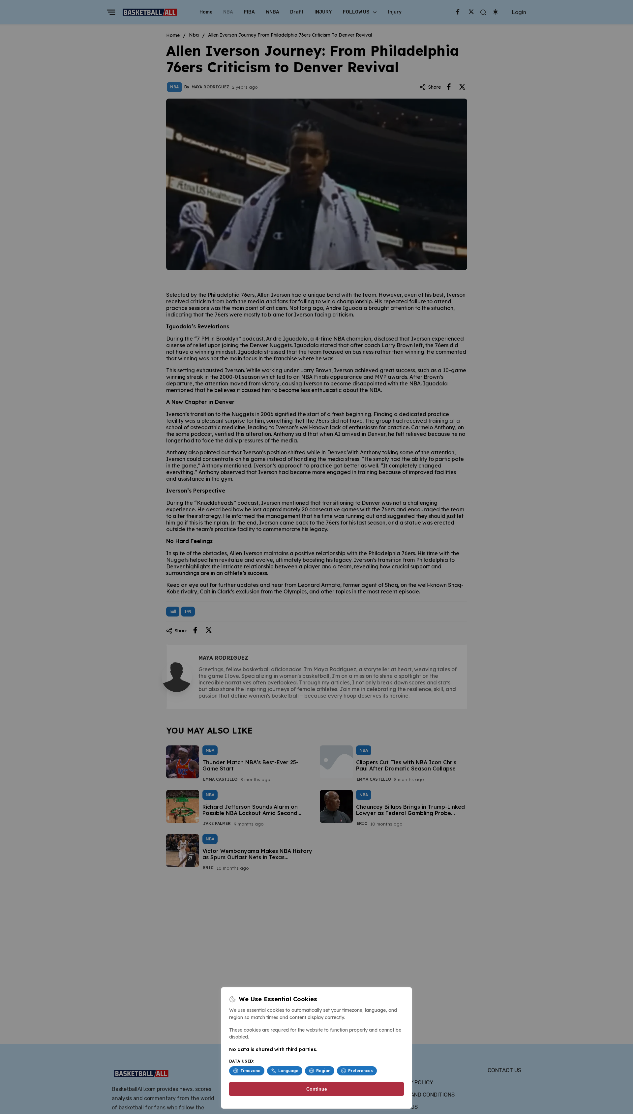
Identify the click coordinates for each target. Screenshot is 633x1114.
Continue (316, 1089)
